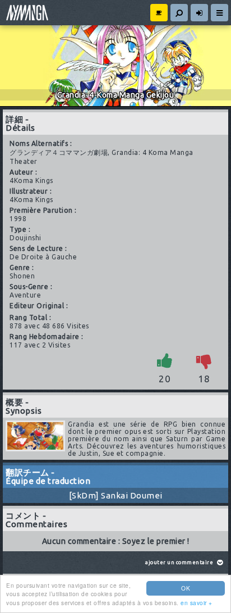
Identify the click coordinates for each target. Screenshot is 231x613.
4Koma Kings (31, 180)
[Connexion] (199, 12)
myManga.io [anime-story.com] (26, 12)
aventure (25, 295)
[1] (164, 360)
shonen (22, 276)
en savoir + (196, 602)
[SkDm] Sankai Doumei (116, 495)
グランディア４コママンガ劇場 (59, 152)
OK (185, 588)
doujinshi (25, 237)
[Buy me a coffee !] (159, 12)
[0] (204, 360)
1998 (18, 218)
